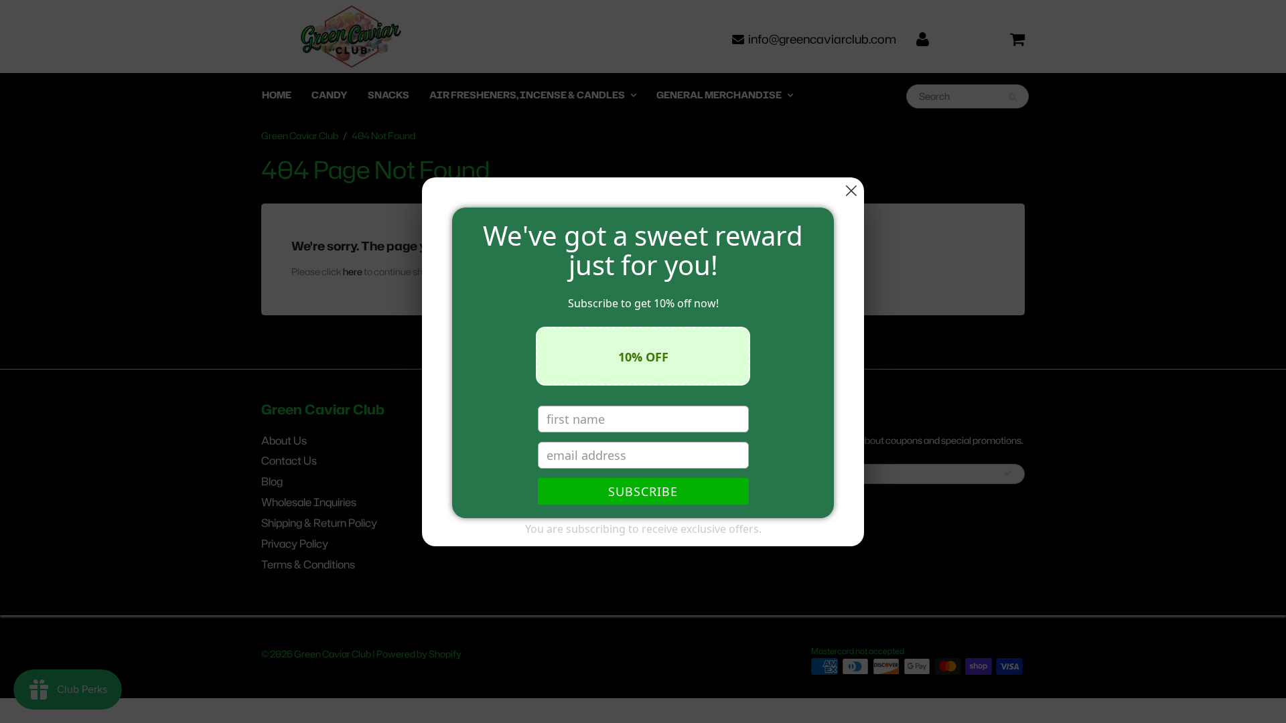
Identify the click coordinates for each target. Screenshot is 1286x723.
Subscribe (643, 491)
